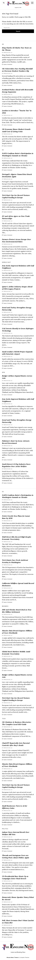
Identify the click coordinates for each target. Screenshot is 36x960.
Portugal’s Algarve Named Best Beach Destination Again (17, 175)
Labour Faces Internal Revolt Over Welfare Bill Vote (15, 833)
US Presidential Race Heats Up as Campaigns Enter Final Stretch (15, 877)
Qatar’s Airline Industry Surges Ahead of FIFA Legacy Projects (17, 287)
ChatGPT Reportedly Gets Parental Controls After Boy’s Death (16, 744)
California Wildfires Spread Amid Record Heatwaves (18, 584)
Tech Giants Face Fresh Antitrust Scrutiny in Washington (15, 561)
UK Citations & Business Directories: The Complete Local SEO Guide (16, 723)
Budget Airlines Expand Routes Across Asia (17, 377)
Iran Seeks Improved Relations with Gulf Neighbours (18, 267)
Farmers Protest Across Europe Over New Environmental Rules (16, 240)
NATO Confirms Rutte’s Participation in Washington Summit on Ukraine (17, 154)
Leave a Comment (7, 64)
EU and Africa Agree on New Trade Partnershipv (16, 217)
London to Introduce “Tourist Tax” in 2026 (16, 111)
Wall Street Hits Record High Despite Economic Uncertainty (16, 538)
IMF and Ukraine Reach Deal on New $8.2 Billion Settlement (16, 611)
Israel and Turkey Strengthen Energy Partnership (16, 308)
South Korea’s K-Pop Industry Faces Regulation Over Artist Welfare (16, 465)
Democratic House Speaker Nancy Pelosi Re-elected (18, 898)
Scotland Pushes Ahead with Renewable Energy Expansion (17, 90)
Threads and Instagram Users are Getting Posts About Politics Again (15, 856)
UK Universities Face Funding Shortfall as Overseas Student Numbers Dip (17, 70)
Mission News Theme (12, 957)
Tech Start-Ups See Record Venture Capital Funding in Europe (16, 196)
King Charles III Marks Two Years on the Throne (16, 49)
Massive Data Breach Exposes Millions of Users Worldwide (17, 631)
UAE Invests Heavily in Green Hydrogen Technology (18, 329)
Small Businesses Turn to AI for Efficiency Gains (14, 807)
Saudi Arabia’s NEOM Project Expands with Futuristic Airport (17, 353)
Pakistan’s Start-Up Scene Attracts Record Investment (15, 442)
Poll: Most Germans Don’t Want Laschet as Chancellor (18, 921)
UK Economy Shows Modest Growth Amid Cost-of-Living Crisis (16, 130)
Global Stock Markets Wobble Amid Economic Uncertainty (16, 652)
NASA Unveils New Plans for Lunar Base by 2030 (16, 517)
